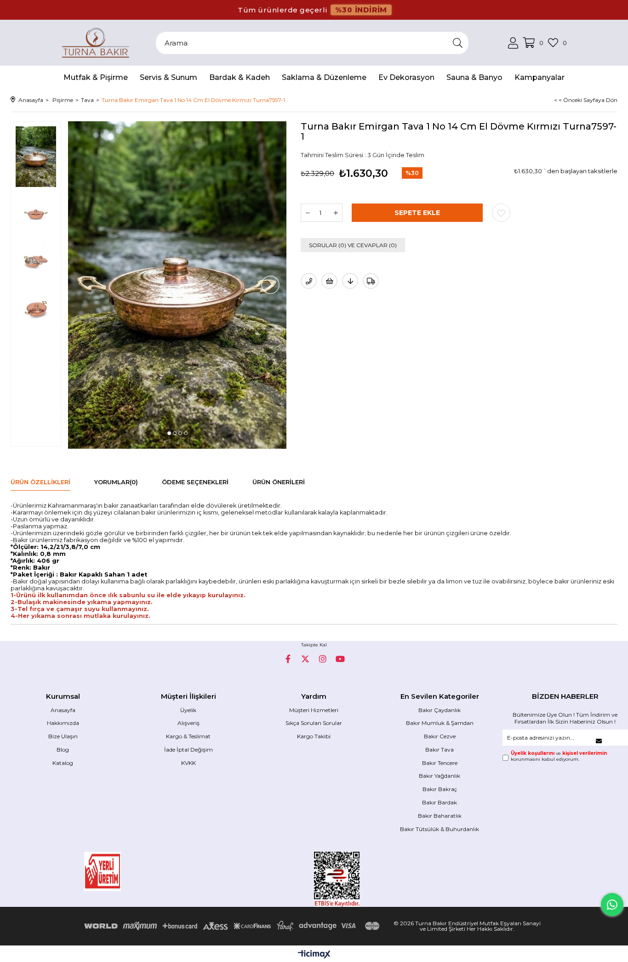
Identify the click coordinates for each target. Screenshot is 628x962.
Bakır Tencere (439, 762)
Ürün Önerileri (278, 482)
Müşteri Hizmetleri (313, 710)
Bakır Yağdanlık (439, 775)
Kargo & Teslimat (188, 736)
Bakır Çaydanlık (439, 710)
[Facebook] (288, 659)
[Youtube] (340, 659)
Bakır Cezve (440, 736)
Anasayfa (63, 710)
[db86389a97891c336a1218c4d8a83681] (130, 871)
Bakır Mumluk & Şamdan (440, 722)
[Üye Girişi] (513, 43)
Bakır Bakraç (439, 789)
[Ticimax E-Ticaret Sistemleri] (314, 955)
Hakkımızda (63, 722)
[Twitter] (305, 659)
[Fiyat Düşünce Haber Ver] (350, 281)
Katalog (62, 762)
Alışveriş (188, 722)
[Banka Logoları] (233, 926)
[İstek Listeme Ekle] (329, 281)
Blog (63, 749)
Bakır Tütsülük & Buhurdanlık (439, 829)
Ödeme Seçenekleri (195, 482)
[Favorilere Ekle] (501, 213)
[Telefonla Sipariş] (309, 281)
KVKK (188, 762)
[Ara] (457, 43)
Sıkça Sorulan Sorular (313, 722)
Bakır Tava (439, 749)
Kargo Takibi (314, 736)
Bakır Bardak (439, 802)
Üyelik (188, 710)
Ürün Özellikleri (40, 482)
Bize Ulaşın (63, 736)
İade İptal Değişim (188, 749)
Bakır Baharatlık (440, 815)
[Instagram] (322, 659)
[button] (169, 433)
